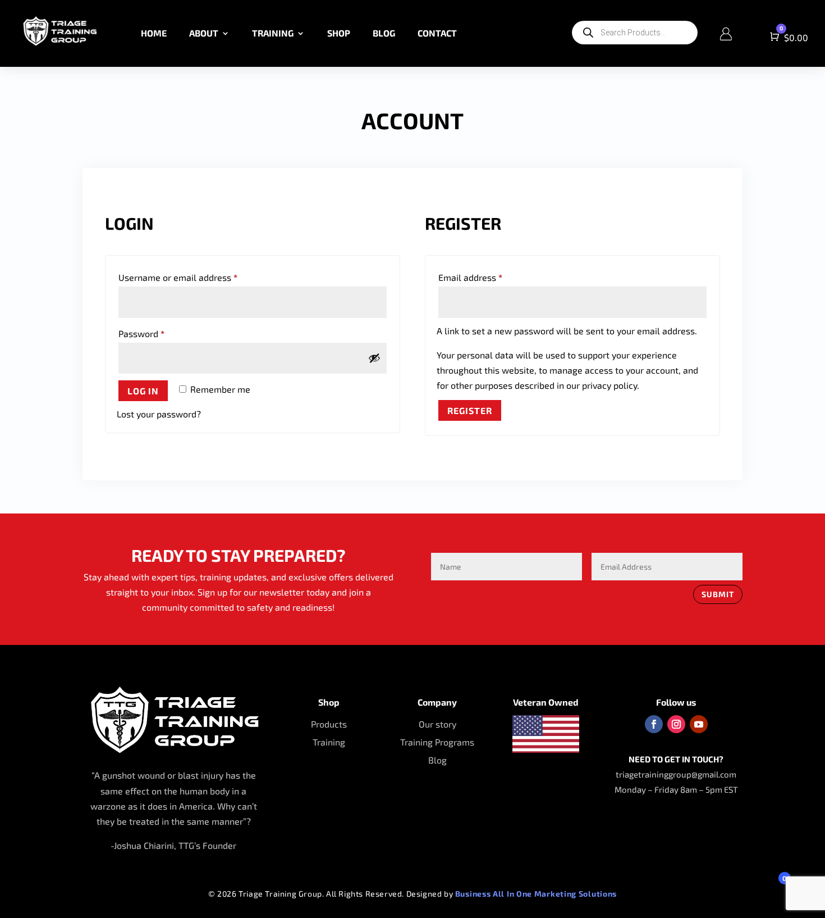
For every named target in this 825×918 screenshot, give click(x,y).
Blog (384, 33)
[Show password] (374, 358)
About (203, 33)
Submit (718, 594)
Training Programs (437, 742)
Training (273, 33)
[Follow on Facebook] (654, 724)
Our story (437, 724)
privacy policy (609, 385)
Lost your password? (159, 413)
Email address (488, 277)
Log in (143, 390)
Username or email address (195, 277)
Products (329, 724)
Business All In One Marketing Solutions (536, 893)
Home (154, 33)
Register (469, 410)
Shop (338, 33)
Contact (437, 33)
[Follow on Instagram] (676, 724)
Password (159, 333)
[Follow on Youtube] (699, 724)
